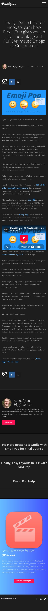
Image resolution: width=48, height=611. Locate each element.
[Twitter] (45, 599)
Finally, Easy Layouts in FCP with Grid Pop (24, 465)
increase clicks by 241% (12, 255)
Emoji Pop (23, 215)
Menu (44, 4)
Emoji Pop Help (24, 481)
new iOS (31, 200)
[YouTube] (40, 599)
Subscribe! (8, 422)
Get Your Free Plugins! (24, 581)
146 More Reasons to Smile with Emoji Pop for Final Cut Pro (24, 446)
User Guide (42, 67)
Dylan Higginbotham (22, 67)
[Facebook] (36, 599)
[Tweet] (18, 82)
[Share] (12, 82)
